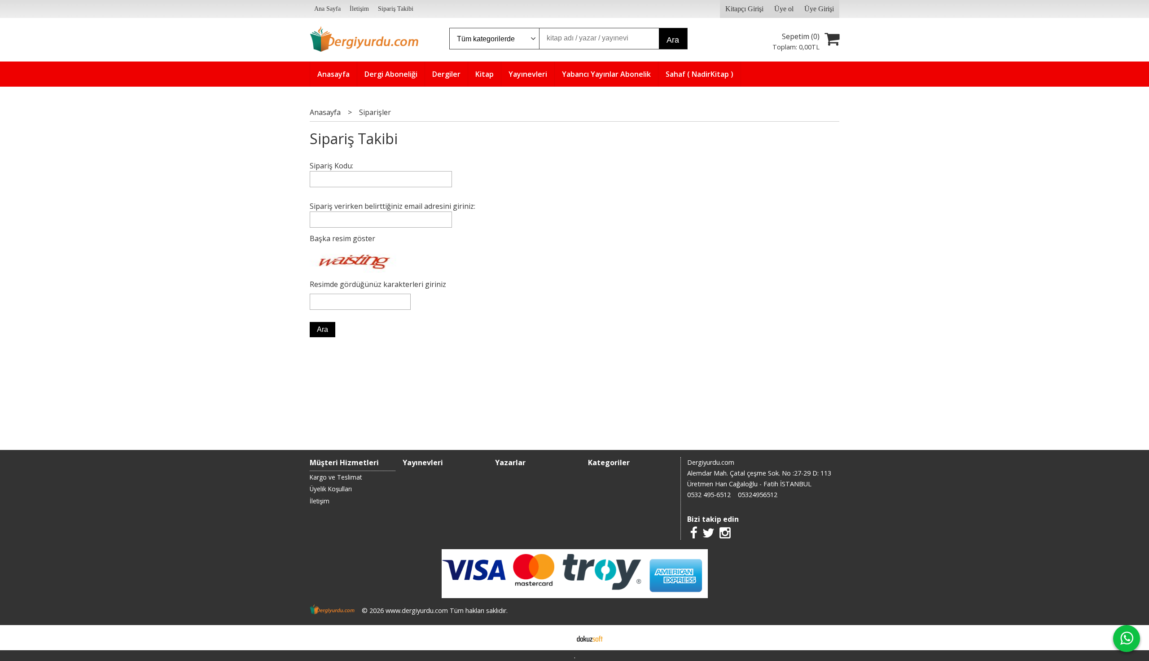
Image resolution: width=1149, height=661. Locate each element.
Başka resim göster (342, 238)
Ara (673, 39)
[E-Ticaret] (589, 638)
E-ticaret (560, 638)
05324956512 (757, 494)
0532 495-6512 (709, 494)
